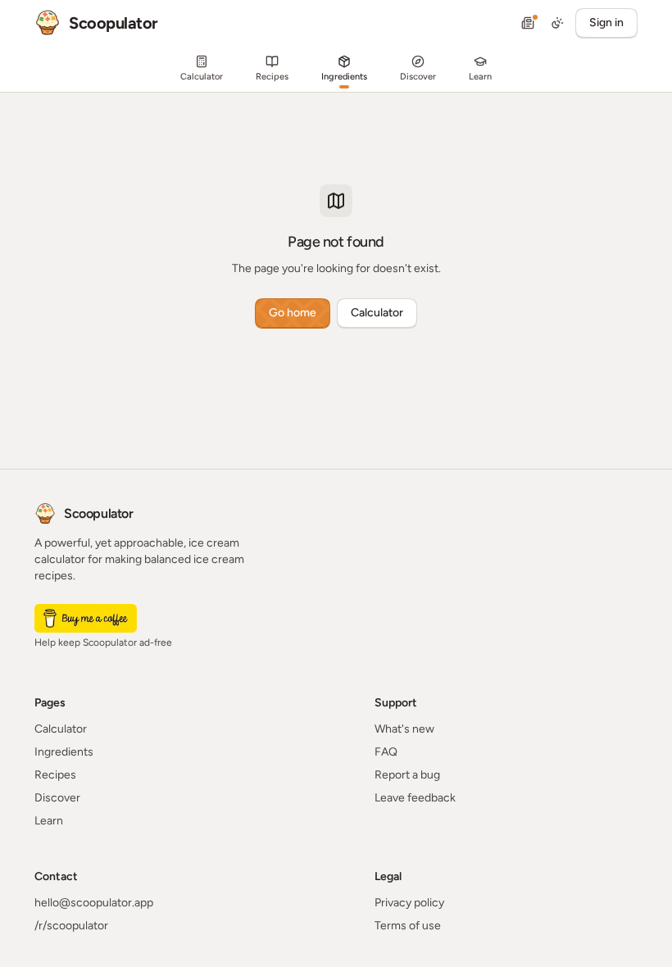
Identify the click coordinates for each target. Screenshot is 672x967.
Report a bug (407, 775)
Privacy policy (409, 903)
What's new (404, 729)
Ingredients (63, 752)
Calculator (377, 313)
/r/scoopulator (71, 926)
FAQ (386, 752)
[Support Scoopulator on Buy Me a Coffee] (85, 618)
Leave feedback (415, 798)
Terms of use (408, 926)
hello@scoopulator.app (93, 903)
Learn (48, 821)
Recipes (55, 775)
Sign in (606, 23)
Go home (292, 313)
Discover (57, 798)
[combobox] (557, 23)
